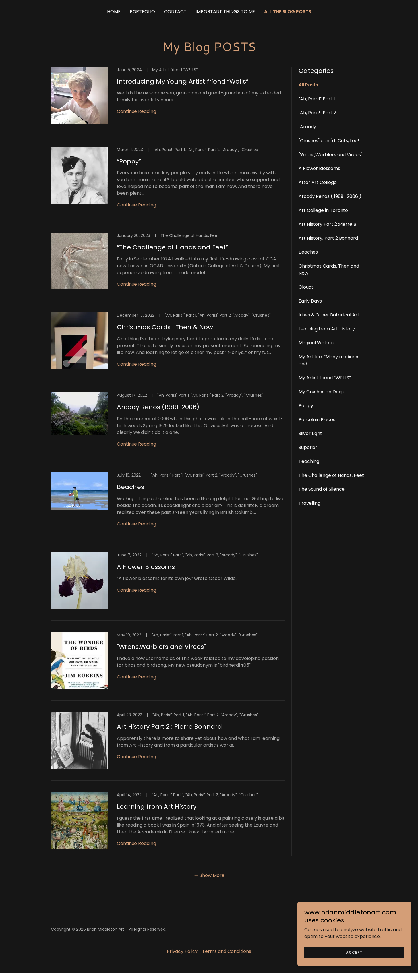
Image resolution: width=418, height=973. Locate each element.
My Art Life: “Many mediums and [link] (329, 360)
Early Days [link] (310, 301)
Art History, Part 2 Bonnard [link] (328, 238)
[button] (209, 875)
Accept (354, 952)
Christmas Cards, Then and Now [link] (329, 269)
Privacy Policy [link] (182, 951)
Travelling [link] (309, 503)
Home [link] (114, 11)
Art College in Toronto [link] (323, 210)
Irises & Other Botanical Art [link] (329, 315)
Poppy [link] (306, 405)
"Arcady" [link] (308, 126)
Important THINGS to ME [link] (225, 11)
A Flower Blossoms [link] (319, 168)
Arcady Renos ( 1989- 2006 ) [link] (330, 196)
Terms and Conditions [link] (226, 951)
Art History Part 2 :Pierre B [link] (327, 224)
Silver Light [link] (310, 433)
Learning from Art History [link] (327, 329)
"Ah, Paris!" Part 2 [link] (317, 112)
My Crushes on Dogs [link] (321, 391)
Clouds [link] (306, 287)
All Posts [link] (308, 85)
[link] (168, 101)
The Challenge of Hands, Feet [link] (331, 475)
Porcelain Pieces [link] (317, 419)
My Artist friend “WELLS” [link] (325, 377)
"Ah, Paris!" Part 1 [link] (317, 99)
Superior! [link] (309, 447)
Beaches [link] (308, 252)
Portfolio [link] (142, 11)
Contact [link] (175, 11)
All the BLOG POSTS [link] (287, 11)
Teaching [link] (309, 461)
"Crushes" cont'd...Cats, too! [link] (329, 140)
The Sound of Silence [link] (322, 489)
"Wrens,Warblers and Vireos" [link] (330, 154)
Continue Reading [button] (136, 111)
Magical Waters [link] (316, 342)
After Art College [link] (318, 182)
